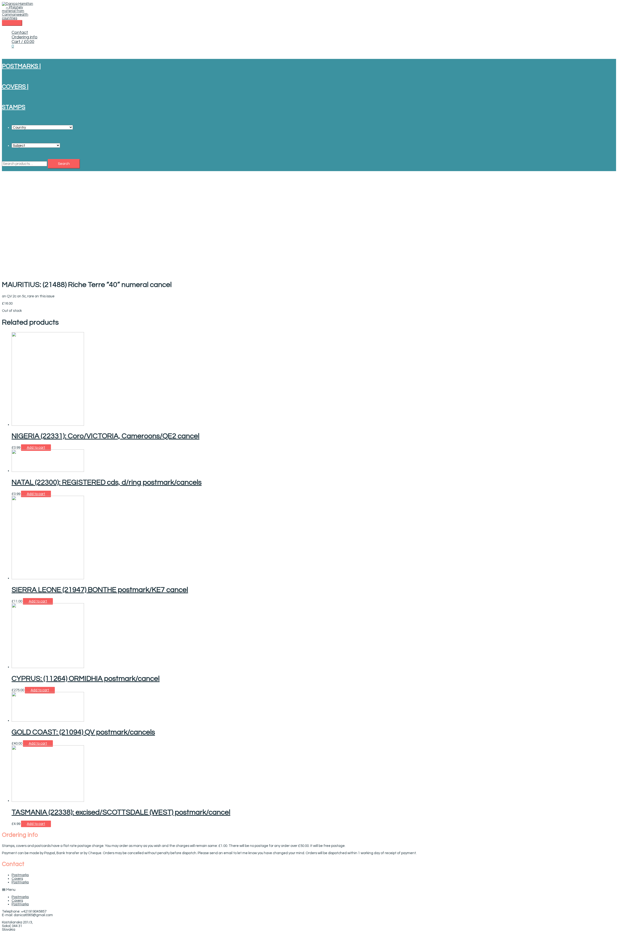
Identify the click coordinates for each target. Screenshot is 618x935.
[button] (309, 890)
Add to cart (36, 447)
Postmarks (20, 875)
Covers (17, 878)
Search (64, 164)
